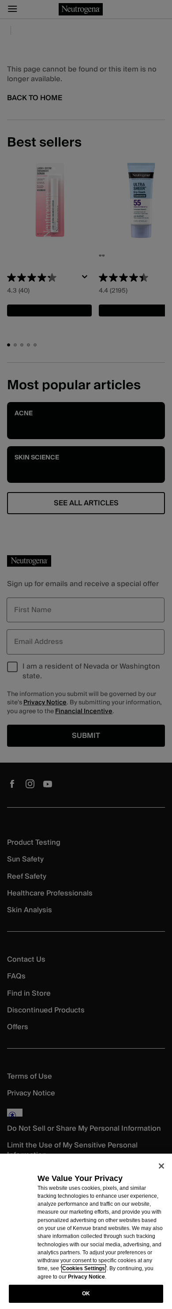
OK (86, 1293)
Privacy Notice (86, 1277)
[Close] (161, 1166)
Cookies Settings (83, 1268)
